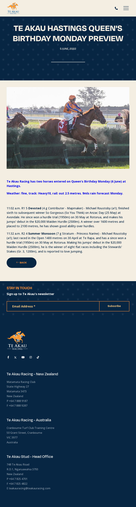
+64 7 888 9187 (18, 401)
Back (23, 262)
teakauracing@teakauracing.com (29, 488)
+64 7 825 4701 (18, 479)
